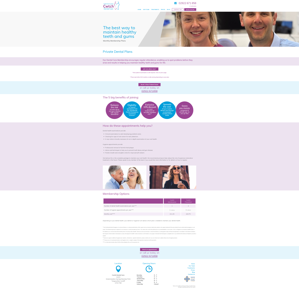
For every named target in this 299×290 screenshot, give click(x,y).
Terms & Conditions (177, 285)
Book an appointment (149, 249)
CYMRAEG (192, 6)
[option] (149, 29)
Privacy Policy (185, 285)
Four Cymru (192, 287)
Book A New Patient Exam (149, 84)
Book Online (190, 9)
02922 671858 (149, 91)
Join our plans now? (149, 69)
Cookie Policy (192, 285)
